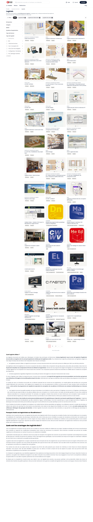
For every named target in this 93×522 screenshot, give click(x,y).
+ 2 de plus (8, 55)
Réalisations (22, 5)
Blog (86, 5)
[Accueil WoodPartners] (9, 2)
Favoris (76, 2)
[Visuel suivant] (43, 28)
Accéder (83, 2)
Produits (10, 5)
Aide (69, 2)
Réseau (16, 5)
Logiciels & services (15, 9)
